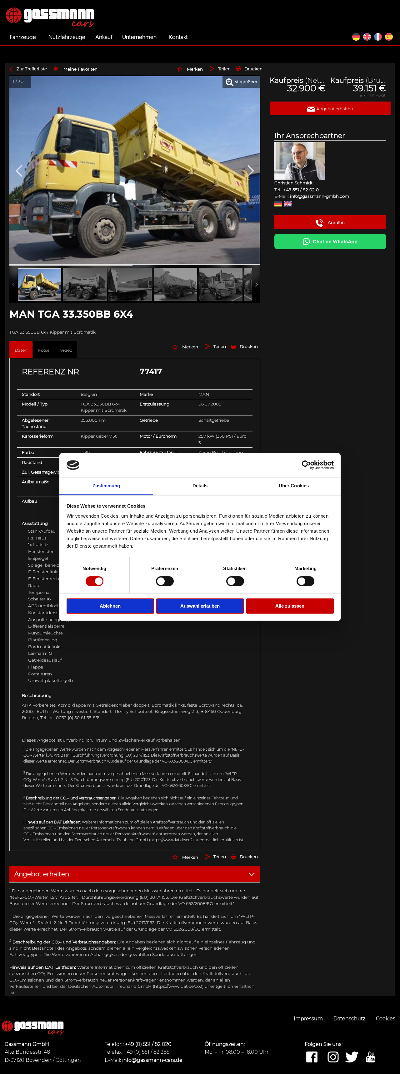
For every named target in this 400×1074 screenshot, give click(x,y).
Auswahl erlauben (200, 606)
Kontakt (178, 36)
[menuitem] (24, 36)
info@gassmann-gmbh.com (319, 196)
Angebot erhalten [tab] (41, 874)
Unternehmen (139, 36)
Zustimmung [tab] (106, 485)
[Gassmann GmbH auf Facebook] (311, 1057)
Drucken (253, 68)
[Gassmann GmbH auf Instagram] (333, 1057)
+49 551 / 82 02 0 (301, 189)
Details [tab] (200, 485)
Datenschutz (350, 1019)
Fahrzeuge (23, 36)
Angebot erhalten (334, 108)
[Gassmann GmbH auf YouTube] (370, 1057)
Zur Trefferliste (32, 68)
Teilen (224, 68)
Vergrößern (245, 81)
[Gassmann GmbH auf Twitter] (351, 1057)
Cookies (385, 1019)
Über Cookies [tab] (294, 485)
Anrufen (336, 222)
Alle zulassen (289, 606)
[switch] (165, 581)
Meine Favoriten (80, 69)
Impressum (309, 1019)
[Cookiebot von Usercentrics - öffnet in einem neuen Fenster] (306, 465)
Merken (195, 69)
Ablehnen (110, 606)
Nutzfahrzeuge (66, 36)
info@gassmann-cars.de (152, 1060)
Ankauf (103, 36)
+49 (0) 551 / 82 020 (148, 1044)
